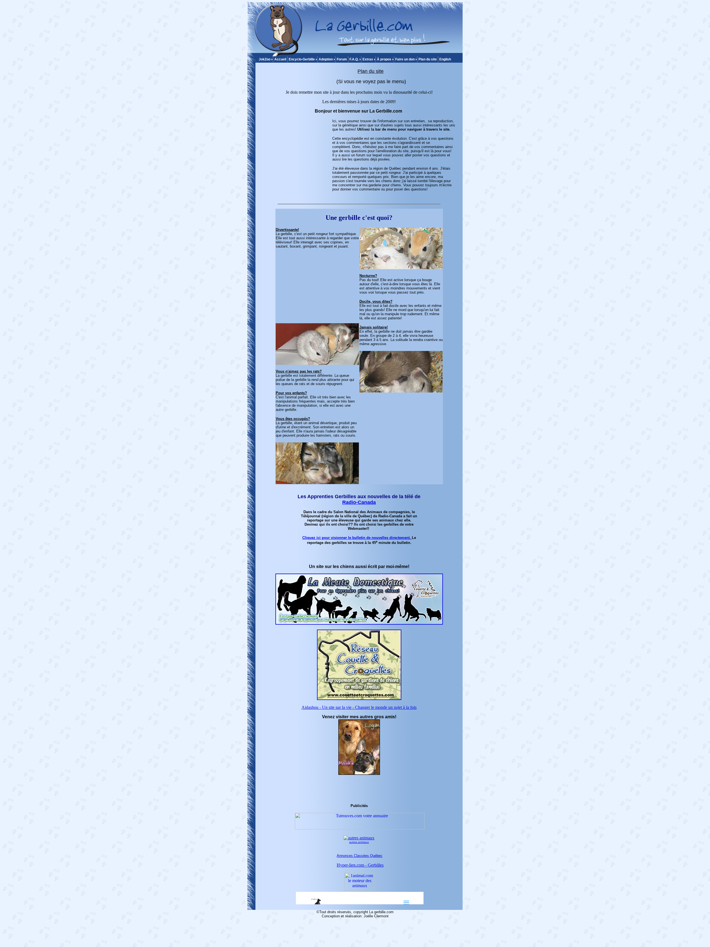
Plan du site (428, 59)
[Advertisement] (296, 153)
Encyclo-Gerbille (302, 59)
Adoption (326, 59)
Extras (367, 59)
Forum (342, 59)
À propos (384, 59)
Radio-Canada (359, 502)
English (445, 59)
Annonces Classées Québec (359, 856)
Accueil (280, 59)
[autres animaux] (359, 838)
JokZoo (264, 59)
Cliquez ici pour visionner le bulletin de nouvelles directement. (357, 538)
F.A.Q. (354, 59)
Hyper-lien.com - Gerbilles (360, 865)
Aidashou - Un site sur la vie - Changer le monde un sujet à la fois (359, 707)
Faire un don (405, 59)
